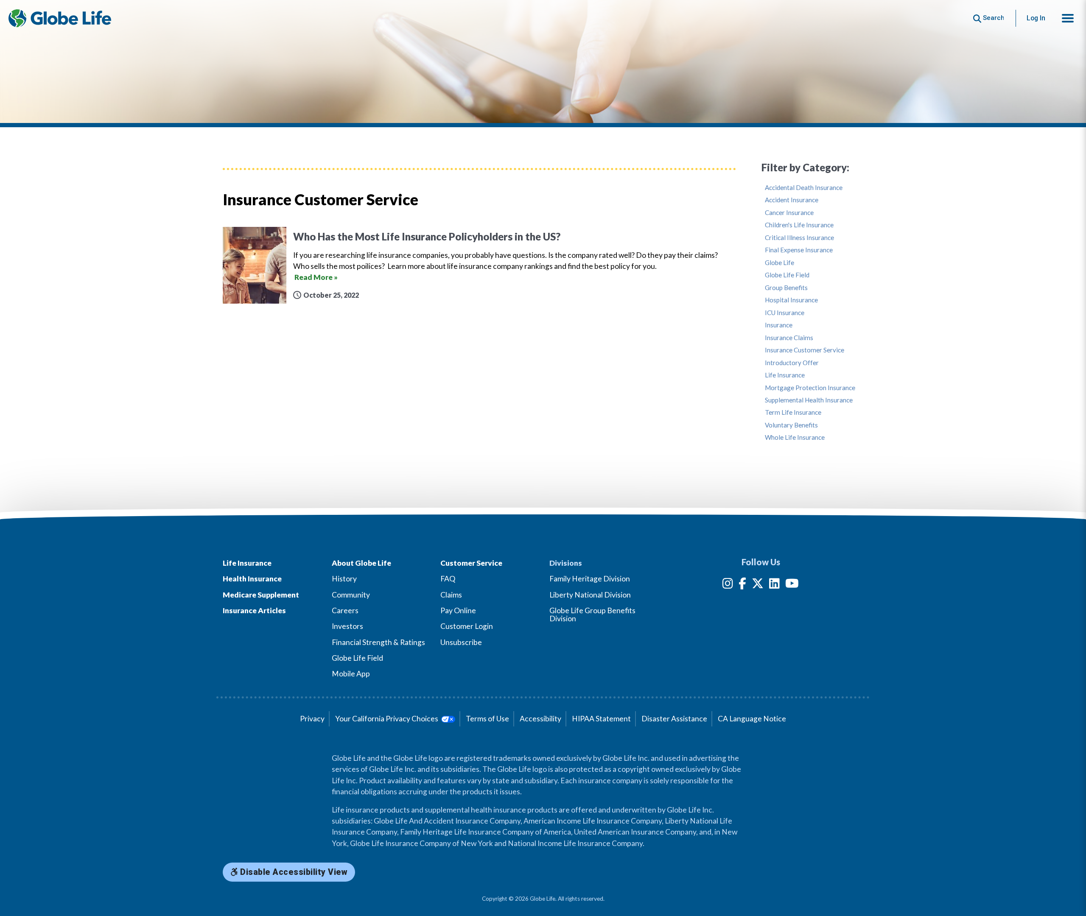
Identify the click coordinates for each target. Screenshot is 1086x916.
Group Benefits (786, 287)
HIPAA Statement (601, 718)
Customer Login (466, 626)
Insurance (778, 325)
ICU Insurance (784, 312)
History (344, 578)
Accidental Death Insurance (803, 187)
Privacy (312, 718)
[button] (1068, 18)
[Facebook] (742, 585)
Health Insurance (252, 578)
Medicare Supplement (261, 594)
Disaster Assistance (674, 718)
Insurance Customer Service (804, 350)
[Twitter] (758, 585)
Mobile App (351, 673)
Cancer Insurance (789, 212)
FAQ (447, 578)
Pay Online (458, 610)
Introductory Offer (792, 362)
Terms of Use (487, 718)
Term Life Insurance (793, 412)
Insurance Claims (789, 337)
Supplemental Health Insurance (809, 400)
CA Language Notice (752, 718)
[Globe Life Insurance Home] (59, 18)
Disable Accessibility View (293, 872)
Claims (451, 594)
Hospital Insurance (791, 300)
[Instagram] (727, 585)
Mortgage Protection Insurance (810, 387)
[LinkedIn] (774, 585)
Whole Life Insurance (795, 437)
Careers (345, 610)
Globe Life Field (787, 275)
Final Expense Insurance (799, 250)
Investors (347, 626)
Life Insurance (785, 375)
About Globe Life (361, 563)
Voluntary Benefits (791, 425)
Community (351, 594)
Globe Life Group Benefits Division (592, 614)
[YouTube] (792, 585)
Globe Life (779, 262)
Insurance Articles (254, 610)
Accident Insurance (791, 200)
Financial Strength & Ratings (378, 642)
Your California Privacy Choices (387, 718)
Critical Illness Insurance (799, 237)
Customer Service (471, 563)
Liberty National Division (590, 594)
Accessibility (540, 718)
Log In (1036, 18)
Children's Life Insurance (799, 225)
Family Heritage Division (589, 578)
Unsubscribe (461, 642)
